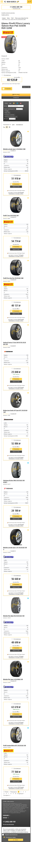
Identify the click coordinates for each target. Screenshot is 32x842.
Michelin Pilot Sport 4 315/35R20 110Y (13, 679)
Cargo (7, 110)
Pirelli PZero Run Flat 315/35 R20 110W (13, 278)
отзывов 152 (13, 413)
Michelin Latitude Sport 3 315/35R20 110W (14, 149)
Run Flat (8, 112)
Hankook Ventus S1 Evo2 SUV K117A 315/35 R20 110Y (14, 343)
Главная (4, 18)
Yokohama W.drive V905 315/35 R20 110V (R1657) (14, 481)
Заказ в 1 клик (26, 87)
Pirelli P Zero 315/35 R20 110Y (11, 215)
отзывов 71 (13, 150)
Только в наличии (10, 114)
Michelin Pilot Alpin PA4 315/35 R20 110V (13, 616)
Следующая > (20, 793)
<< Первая (5, 791)
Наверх (16, 839)
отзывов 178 (13, 680)
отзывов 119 (13, 279)
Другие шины (16, 95)
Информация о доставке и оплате (16, 193)
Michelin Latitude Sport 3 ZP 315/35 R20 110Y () (15, 548)
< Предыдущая (13, 791)
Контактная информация (8, 824)
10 (15, 793)
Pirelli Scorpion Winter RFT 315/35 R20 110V (14, 745)
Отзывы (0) (16, 97)
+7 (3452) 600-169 (5, 2)
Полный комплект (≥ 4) (11, 116)
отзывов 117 (13, 217)
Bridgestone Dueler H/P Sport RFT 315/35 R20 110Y (15, 411)
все (10, 103)
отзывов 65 (13, 345)
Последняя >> (6, 795)
